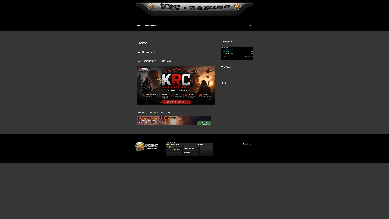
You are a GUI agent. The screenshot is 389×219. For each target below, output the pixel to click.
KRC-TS (226, 47)
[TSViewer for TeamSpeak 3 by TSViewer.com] (227, 56)
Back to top (247, 144)
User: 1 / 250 (227, 49)
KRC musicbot (231, 53)
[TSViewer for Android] (249, 56)
